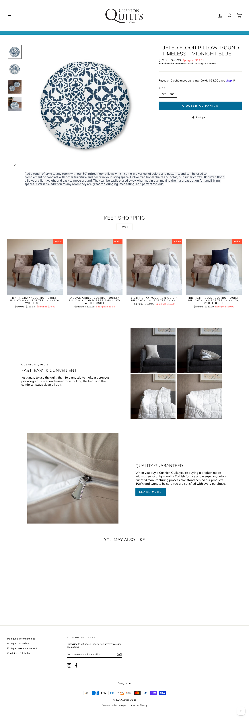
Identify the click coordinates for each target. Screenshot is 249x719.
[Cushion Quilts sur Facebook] (76, 665)
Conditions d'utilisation (19, 653)
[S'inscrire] (119, 654)
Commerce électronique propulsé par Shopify (124, 705)
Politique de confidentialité (21, 638)
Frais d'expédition (168, 63)
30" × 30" (168, 94)
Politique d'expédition (18, 643)
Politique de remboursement (22, 648)
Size (162, 88)
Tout (124, 226)
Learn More (150, 491)
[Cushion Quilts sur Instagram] (69, 665)
